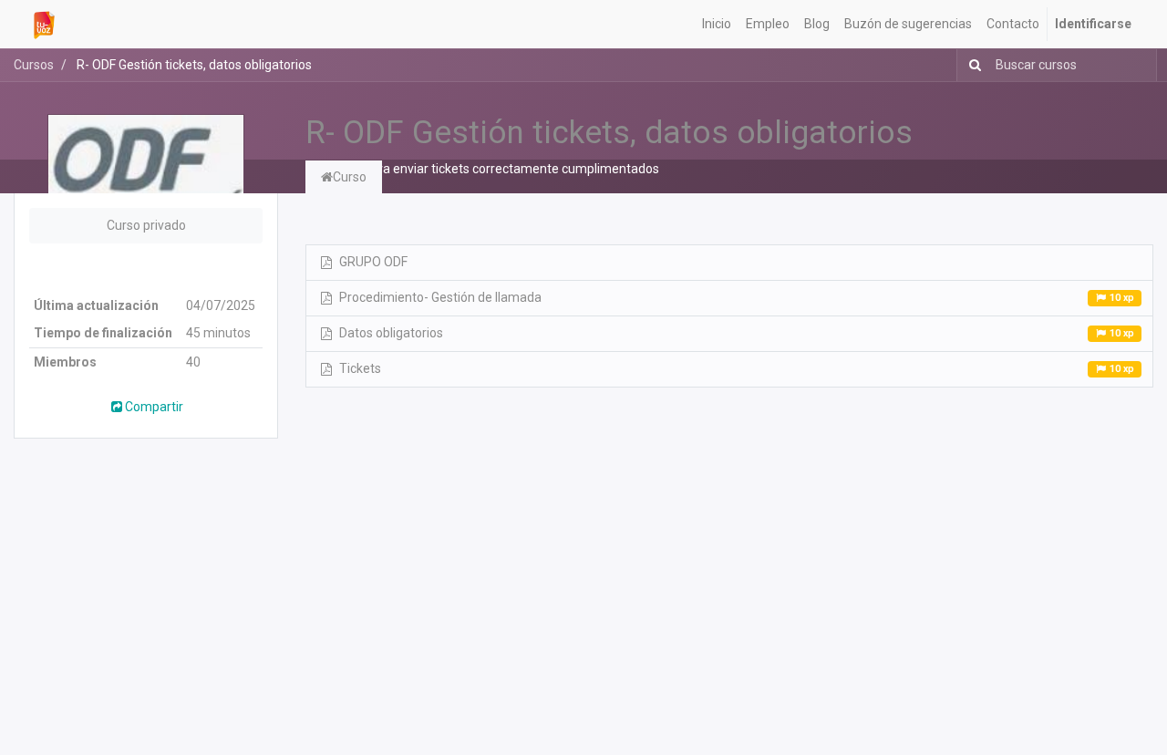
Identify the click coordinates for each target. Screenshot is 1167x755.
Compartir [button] (154, 406)
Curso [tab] (350, 177)
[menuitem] (716, 24)
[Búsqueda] (971, 65)
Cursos (34, 64)
